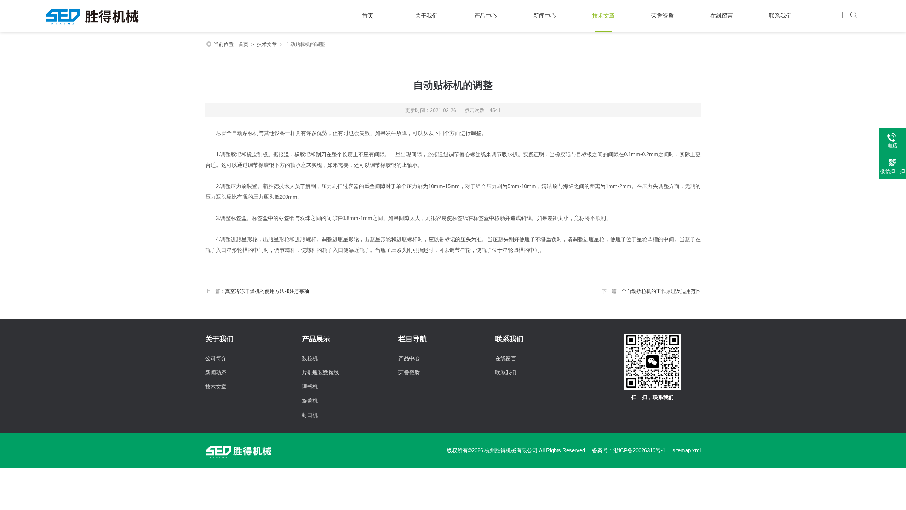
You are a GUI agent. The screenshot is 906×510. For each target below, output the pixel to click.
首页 (367, 16)
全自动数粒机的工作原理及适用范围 (661, 291)
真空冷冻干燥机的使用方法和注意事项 (267, 291)
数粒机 (310, 358)
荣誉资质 (662, 16)
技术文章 (603, 16)
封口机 (310, 415)
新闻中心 (544, 16)
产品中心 (485, 16)
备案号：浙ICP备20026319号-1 (628, 450)
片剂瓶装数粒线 (320, 372)
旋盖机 (310, 401)
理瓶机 (310, 387)
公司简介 (215, 358)
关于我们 (426, 16)
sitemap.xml (686, 450)
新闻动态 (215, 372)
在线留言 (721, 16)
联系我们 (780, 16)
